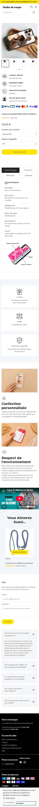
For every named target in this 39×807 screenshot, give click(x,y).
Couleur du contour (11, 130)
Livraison (4, 742)
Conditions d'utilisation (9, 745)
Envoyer (7, 622)
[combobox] (19, 12)
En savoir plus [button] (9, 798)
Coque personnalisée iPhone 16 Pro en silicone (19, 114)
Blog (3, 751)
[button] (17, 69)
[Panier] (31, 7)
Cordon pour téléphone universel (19, 563)
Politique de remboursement (12, 748)
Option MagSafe (9, 139)
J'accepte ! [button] (19, 803)
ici (24, 655)
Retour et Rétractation (9, 739)
